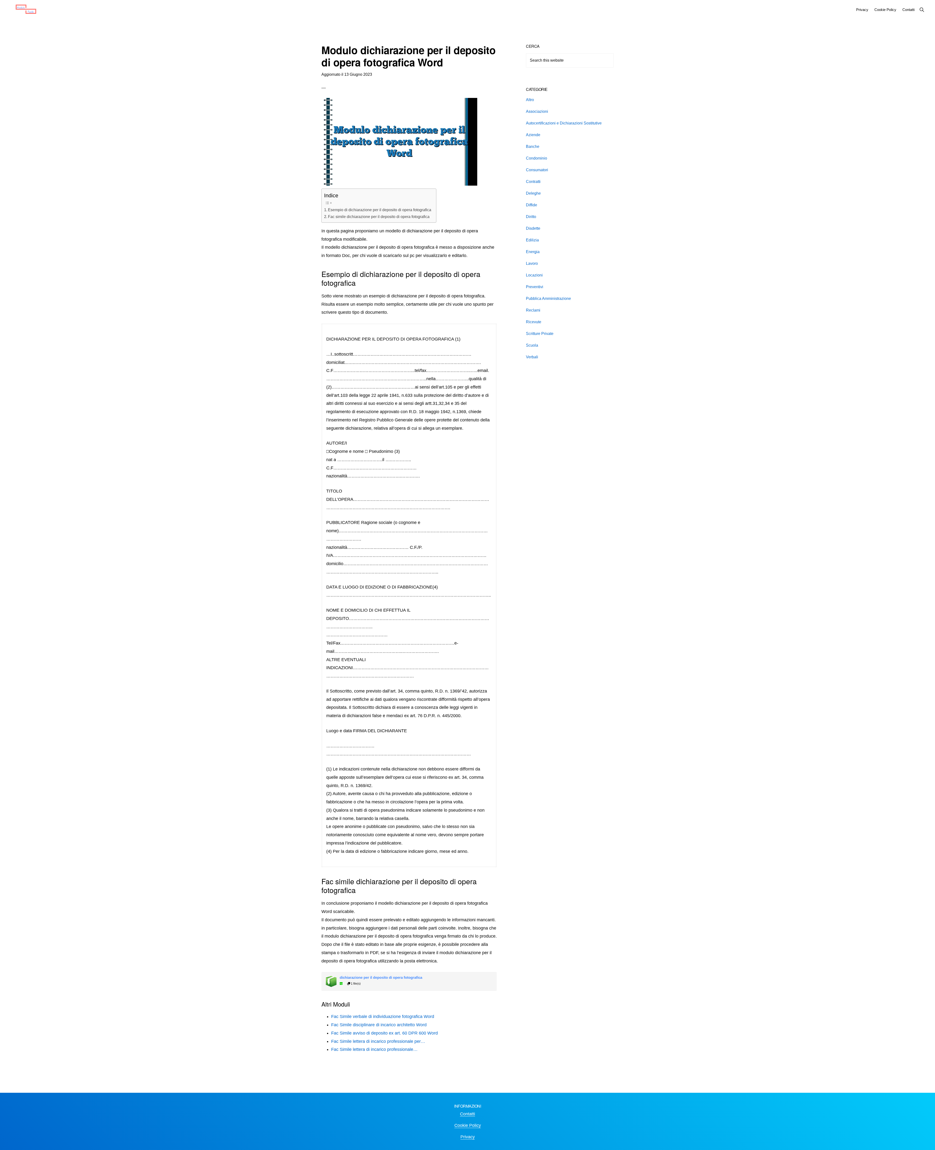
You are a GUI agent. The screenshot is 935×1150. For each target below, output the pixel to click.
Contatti (467, 1114)
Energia (533, 252)
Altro (530, 100)
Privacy (467, 1136)
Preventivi (534, 287)
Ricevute (533, 322)
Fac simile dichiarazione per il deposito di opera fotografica (379, 216)
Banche (532, 146)
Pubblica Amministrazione (548, 298)
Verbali (532, 357)
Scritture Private (539, 334)
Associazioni (537, 111)
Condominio (536, 158)
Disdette (533, 228)
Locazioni (534, 275)
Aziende (533, 135)
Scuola (532, 345)
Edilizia (532, 240)
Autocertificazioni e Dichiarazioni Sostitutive (564, 123)
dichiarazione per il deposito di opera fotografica (381, 977)
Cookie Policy (467, 1125)
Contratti (533, 182)
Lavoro (532, 263)
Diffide (531, 205)
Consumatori (537, 170)
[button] (921, 9)
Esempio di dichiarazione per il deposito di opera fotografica (379, 210)
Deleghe (533, 193)
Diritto (531, 217)
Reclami (533, 310)
